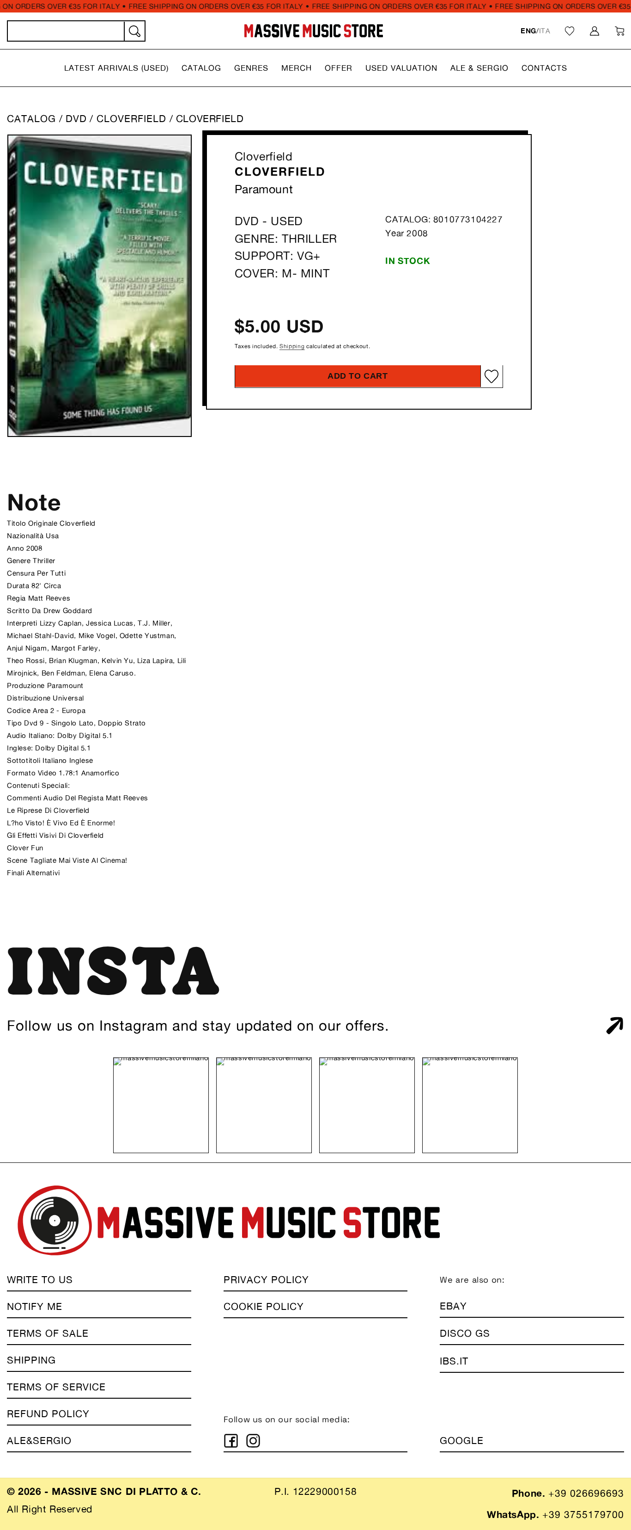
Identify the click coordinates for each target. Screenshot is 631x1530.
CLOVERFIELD (133, 118)
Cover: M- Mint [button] (282, 273)
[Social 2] (253, 1440)
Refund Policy (48, 1413)
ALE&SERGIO (39, 1440)
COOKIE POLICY (264, 1306)
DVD (76, 118)
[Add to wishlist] (491, 376)
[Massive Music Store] (314, 31)
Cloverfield (264, 156)
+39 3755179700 (583, 1514)
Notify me (34, 1306)
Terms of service (56, 1387)
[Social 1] (231, 1440)
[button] (116, 68)
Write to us (40, 1279)
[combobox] (76, 31)
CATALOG (31, 118)
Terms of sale (48, 1333)
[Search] (134, 31)
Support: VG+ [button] (278, 256)
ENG (528, 30)
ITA (545, 30)
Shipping (292, 346)
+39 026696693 (586, 1493)
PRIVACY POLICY (266, 1279)
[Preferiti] (569, 31)
